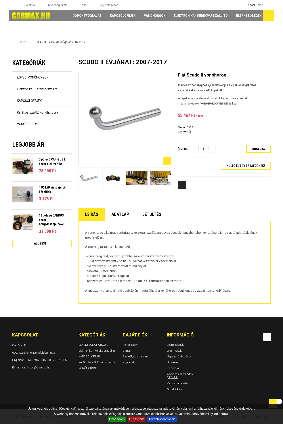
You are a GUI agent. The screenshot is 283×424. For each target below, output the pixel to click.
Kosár (83, 5)
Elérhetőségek (249, 15)
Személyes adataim (135, 356)
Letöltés (151, 214)
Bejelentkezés (109, 5)
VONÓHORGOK (154, 15)
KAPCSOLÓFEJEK (123, 15)
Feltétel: (183, 132)
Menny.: (183, 148)
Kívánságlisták (57, 5)
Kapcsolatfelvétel (177, 383)
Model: (182, 127)
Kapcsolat (173, 368)
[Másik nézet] (78, 178)
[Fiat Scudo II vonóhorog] (89, 178)
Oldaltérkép (174, 389)
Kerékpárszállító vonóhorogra (37, 112)
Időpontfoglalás (86, 15)
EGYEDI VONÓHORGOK (32, 77)
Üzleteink (172, 362)
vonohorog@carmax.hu (35, 367)
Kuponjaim (129, 362)
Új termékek (174, 350)
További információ (162, 419)
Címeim (127, 350)
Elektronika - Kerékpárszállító (201, 15)
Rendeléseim (130, 344)
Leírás (91, 214)
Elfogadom (117, 419)
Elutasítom (136, 419)
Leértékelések (175, 344)
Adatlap (120, 214)
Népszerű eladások (179, 356)
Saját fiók (135, 335)
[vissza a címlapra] (13, 42)
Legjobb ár (28, 144)
